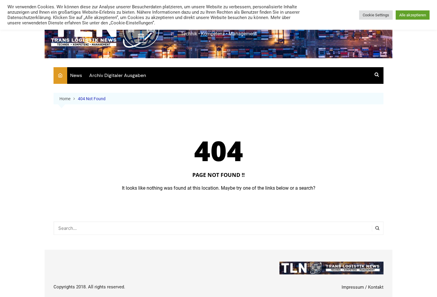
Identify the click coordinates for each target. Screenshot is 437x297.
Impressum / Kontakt (362, 287)
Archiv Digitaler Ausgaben (117, 75)
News (76, 75)
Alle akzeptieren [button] (412, 15)
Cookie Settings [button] (376, 15)
